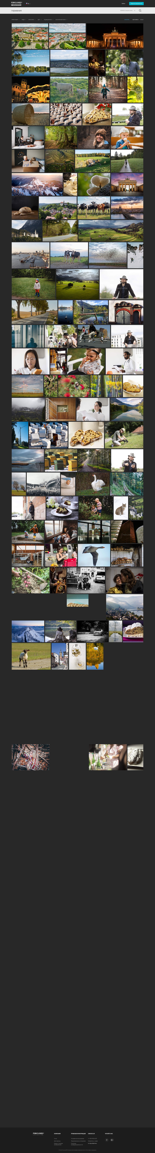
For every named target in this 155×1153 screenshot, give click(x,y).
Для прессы (57, 1141)
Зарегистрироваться (136, 3)
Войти (123, 3)
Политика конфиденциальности (77, 1144)
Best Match (135, 19)
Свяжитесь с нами (93, 1141)
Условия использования (77, 1138)
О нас (55, 1138)
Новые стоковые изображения (58, 1144)
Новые (141, 19)
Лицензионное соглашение (78, 1141)
